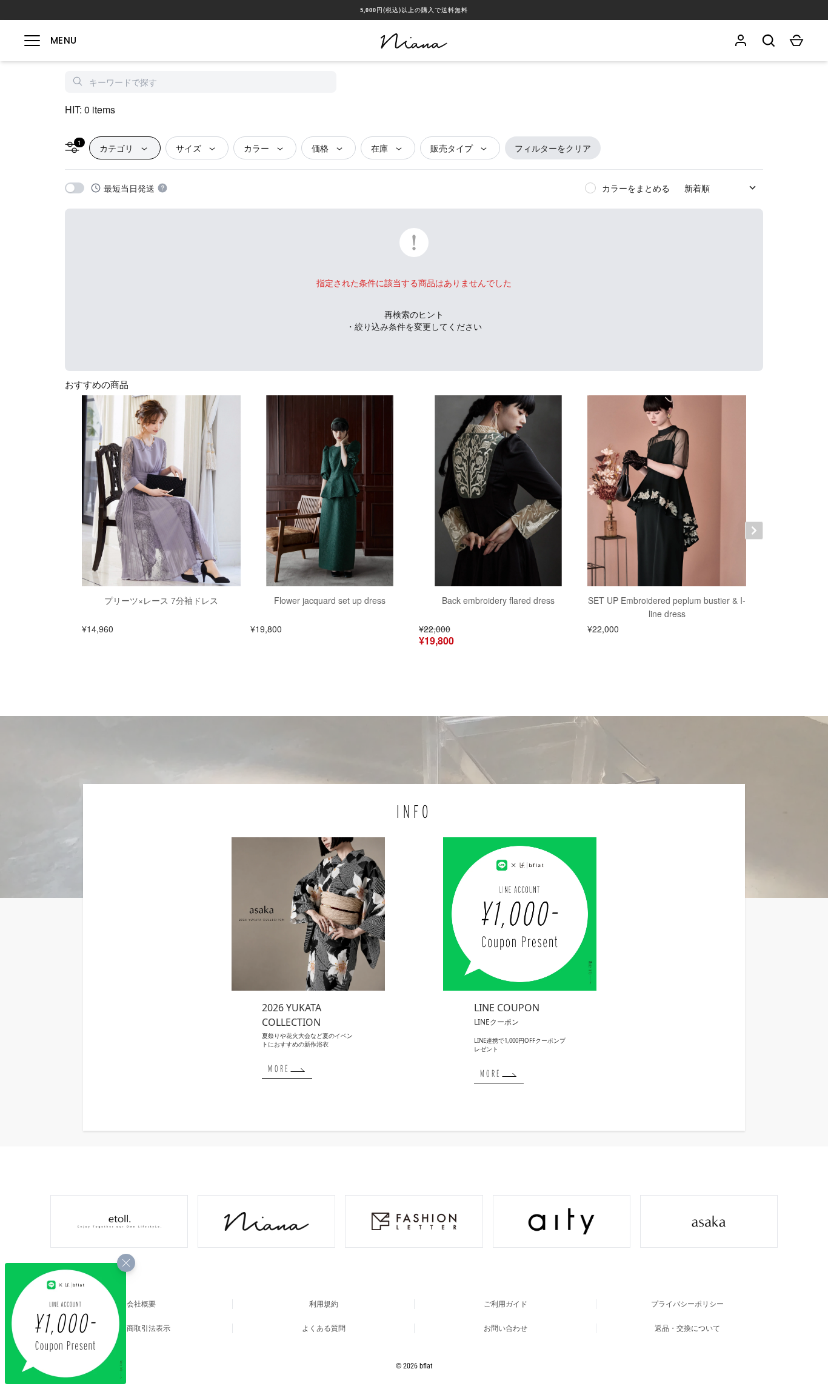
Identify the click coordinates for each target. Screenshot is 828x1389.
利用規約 (323, 1304)
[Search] (768, 40)
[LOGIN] (740, 40)
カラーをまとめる (636, 188)
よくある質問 (324, 1328)
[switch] (74, 187)
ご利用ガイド (505, 1304)
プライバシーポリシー (687, 1304)
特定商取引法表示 (141, 1328)
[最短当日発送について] (162, 187)
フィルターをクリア (553, 148)
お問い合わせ (505, 1328)
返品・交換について (687, 1328)
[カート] (796, 40)
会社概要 (141, 1304)
